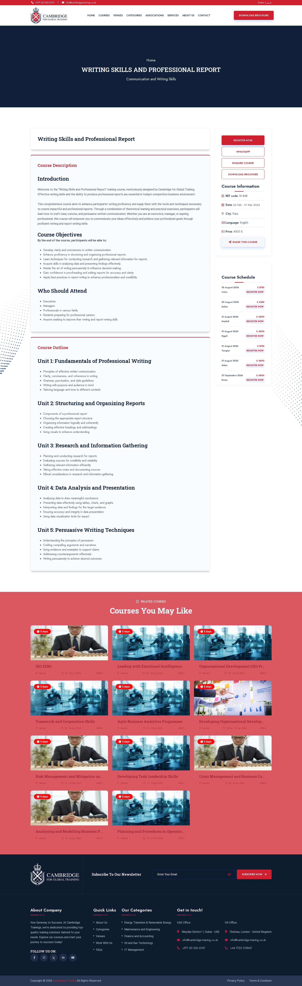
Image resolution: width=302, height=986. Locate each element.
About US (188, 15)
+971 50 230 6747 (44, 2)
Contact (204, 15)
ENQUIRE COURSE (243, 163)
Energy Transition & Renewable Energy (147, 922)
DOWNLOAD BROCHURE (243, 174)
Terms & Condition (260, 980)
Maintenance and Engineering (142, 929)
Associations (154, 15)
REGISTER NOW (243, 140)
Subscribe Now (252, 874)
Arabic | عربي (265, 2)
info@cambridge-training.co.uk (81, 2)
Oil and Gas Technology (138, 943)
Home (91, 15)
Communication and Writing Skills (151, 79)
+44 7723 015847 (241, 948)
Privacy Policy (236, 980)
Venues (118, 15)
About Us (101, 922)
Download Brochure (254, 15)
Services (173, 15)
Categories (134, 15)
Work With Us (104, 943)
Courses (104, 15)
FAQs (99, 949)
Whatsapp (243, 151)
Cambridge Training (65, 980)
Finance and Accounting (138, 936)
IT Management (134, 949)
